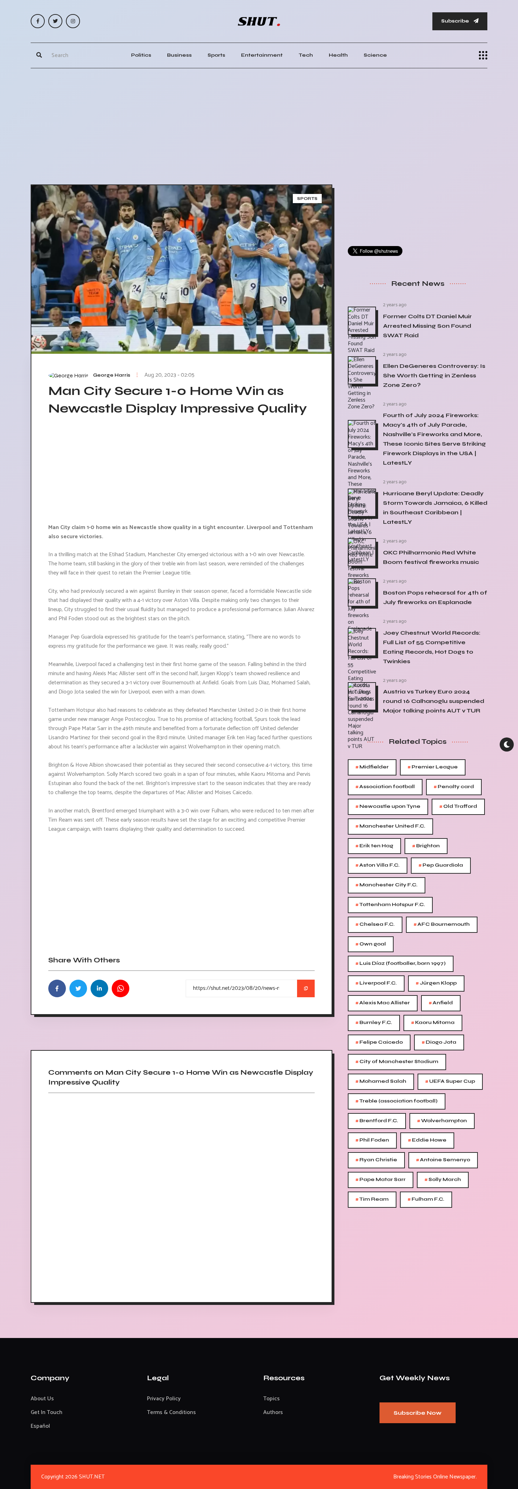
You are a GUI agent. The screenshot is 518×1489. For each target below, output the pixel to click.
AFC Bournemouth (442, 925)
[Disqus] (181, 1195)
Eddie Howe (427, 1140)
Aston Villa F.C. (378, 865)
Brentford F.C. (377, 1121)
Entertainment (262, 55)
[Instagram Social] (73, 21)
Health (338, 55)
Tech (305, 55)
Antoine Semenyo (443, 1160)
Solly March (443, 1180)
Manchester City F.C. (387, 885)
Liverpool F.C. (376, 983)
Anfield (441, 1003)
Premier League (433, 767)
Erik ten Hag (374, 846)
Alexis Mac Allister (383, 1003)
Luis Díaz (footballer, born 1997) (401, 964)
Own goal (371, 944)
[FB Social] (38, 21)
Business (179, 55)
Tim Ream (372, 1199)
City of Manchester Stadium (397, 1062)
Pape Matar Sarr (381, 1180)
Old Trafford (458, 807)
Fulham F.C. (426, 1199)
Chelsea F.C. (375, 925)
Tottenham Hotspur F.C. (390, 905)
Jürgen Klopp (436, 983)
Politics (141, 55)
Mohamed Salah (381, 1082)
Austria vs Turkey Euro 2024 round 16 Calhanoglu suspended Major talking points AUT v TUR (433, 701)
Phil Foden (372, 1140)
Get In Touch (46, 1412)
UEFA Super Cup (450, 1082)
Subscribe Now (418, 1412)
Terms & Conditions (171, 1412)
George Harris (111, 375)
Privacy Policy (164, 1398)
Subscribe (455, 21)
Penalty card (454, 787)
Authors (273, 1412)
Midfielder (372, 767)
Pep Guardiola (441, 865)
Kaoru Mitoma (433, 1023)
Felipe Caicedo (379, 1042)
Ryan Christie (376, 1160)
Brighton (426, 846)
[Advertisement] (259, 124)
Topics (271, 1398)
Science (375, 55)
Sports (216, 55)
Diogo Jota (439, 1042)
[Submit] (39, 55)
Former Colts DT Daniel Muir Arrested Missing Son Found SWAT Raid (427, 326)
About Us (42, 1398)
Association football (385, 787)
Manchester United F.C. (390, 826)
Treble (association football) (397, 1101)
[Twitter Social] (55, 21)
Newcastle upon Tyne (388, 807)
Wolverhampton (442, 1121)
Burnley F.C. (374, 1023)
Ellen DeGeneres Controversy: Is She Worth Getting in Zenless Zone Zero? (434, 375)
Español (40, 1426)
